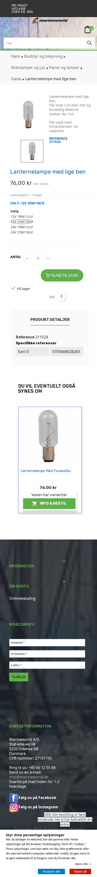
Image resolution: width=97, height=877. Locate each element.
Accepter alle (51, 871)
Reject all (80, 871)
